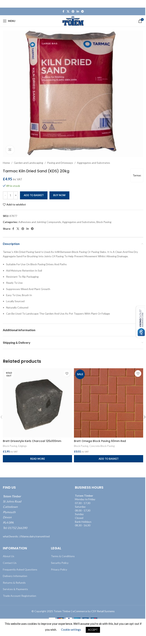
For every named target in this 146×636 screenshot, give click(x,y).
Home (6, 162)
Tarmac (137, 175)
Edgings (22, 445)
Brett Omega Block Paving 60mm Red (100, 441)
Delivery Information (15, 576)
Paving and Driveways (60, 162)
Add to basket (34, 195)
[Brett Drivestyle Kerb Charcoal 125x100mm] (37, 403)
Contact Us (10, 562)
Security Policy (59, 562)
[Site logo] (73, 20)
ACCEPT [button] (93, 629)
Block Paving (103, 222)
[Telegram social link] (82, 11)
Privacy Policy (59, 569)
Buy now (59, 195)
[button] (108, 458)
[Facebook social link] (63, 11)
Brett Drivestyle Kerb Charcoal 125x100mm (32, 441)
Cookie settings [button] (71, 629)
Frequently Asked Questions (20, 569)
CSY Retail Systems (103, 611)
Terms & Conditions (63, 556)
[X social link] (68, 11)
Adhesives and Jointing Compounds (39, 222)
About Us (8, 556)
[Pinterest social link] (73, 11)
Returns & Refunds (14, 582)
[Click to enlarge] (10, 149)
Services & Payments (15, 589)
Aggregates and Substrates (93, 162)
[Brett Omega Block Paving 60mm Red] (108, 403)
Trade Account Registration (19, 595)
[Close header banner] (141, 4)
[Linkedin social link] (77, 11)
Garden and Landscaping (28, 162)
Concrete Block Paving (102, 445)
